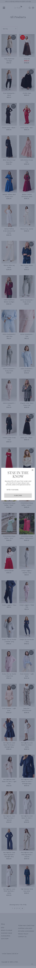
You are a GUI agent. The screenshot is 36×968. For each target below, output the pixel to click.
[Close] (32, 470)
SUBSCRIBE (18, 495)
